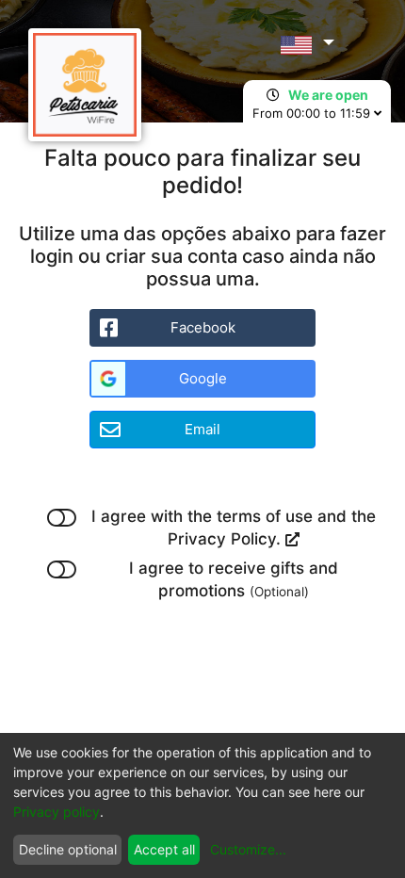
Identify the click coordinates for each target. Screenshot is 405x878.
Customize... (248, 849)
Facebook (202, 327)
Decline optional (68, 849)
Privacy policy (56, 812)
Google (203, 378)
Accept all (164, 849)
